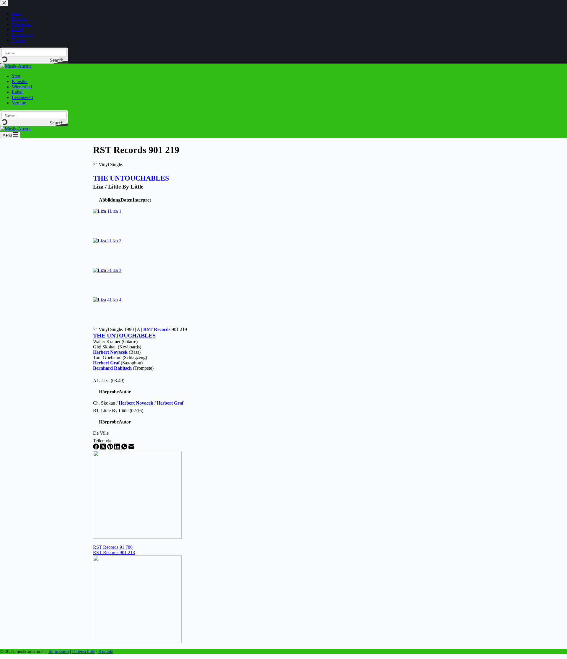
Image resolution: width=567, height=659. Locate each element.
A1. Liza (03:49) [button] (108, 380)
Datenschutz (83, 651)
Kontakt (105, 651)
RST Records (156, 329)
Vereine (19, 102)
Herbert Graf (106, 362)
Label (17, 92)
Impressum (58, 651)
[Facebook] (96, 447)
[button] (109, 199)
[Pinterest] (110, 447)
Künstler (20, 81)
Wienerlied (22, 86)
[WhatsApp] (124, 447)
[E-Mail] (131, 447)
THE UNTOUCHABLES (131, 178)
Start (16, 76)
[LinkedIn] (117, 447)
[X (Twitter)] (103, 447)
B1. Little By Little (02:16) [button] (118, 410)
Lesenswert (22, 97)
